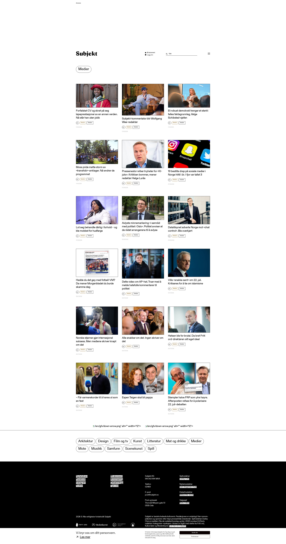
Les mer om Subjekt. (177, 526)
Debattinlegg (116, 482)
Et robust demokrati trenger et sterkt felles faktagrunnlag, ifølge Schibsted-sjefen (188, 114)
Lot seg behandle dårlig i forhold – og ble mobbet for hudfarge (96, 229)
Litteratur (154, 441)
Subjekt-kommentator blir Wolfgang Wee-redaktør (142, 120)
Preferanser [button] (194, 536)
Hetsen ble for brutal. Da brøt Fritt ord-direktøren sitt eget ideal (186, 338)
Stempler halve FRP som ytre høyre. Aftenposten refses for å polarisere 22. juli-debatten (188, 401)
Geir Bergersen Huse (188, 487)
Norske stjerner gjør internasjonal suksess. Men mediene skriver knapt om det (96, 341)
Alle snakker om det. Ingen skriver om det (142, 340)
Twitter (79, 486)
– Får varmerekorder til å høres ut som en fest (97, 399)
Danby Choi (184, 479)
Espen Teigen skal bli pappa (137, 397)
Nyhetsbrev (81, 476)
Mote (82, 449)
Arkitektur (85, 441)
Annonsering (116, 479)
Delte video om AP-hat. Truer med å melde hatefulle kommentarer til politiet (141, 285)
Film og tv (121, 441)
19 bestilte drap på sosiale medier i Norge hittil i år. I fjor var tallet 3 (187, 173)
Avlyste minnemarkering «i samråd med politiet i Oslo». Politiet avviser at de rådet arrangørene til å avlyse (142, 226)
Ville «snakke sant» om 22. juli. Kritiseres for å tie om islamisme (185, 282)
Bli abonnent (116, 476)
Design (103, 441)
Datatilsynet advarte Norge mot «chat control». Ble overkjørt (188, 229)
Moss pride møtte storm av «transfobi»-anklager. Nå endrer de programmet (95, 171)
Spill (151, 449)
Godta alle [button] (195, 532)
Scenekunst (134, 449)
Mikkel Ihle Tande (186, 495)
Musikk (96, 449)
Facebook (81, 479)
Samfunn (113, 449)
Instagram (81, 482)
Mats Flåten (184, 503)
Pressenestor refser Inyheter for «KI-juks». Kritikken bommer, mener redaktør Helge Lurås (142, 175)
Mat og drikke (176, 441)
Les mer (85, 537)
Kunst (137, 441)
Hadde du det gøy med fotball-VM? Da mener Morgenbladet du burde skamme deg (95, 283)
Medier (83, 122)
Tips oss (114, 486)
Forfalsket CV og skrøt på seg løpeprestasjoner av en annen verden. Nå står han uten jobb (97, 114)
